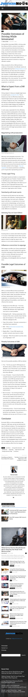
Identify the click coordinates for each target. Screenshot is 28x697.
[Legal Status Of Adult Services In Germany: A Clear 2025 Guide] (5, 608)
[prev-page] (2, 524)
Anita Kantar (4, 553)
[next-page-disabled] (5, 524)
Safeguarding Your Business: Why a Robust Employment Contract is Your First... (18, 623)
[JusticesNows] (14, 3)
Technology (12, 588)
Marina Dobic (5, 41)
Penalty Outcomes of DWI (7, 451)
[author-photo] (14, 472)
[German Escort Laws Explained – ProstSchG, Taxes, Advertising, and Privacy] (5, 577)
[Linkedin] (14, 497)
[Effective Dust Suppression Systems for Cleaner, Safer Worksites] (5, 615)
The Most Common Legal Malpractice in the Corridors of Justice (21, 459)
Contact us (4, 648)
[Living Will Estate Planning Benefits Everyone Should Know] (5, 570)
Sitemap (3, 650)
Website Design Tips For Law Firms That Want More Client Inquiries (17, 563)
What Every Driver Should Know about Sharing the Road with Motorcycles (13, 549)
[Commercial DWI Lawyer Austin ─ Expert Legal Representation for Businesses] (5, 511)
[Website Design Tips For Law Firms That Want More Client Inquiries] (5, 563)
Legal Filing (11, 449)
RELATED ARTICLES (8, 504)
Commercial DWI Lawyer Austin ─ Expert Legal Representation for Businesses (17, 512)
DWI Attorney (4, 449)
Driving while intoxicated (17, 447)
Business (3, 513)
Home (2, 11)
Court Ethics (8, 447)
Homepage (4, 645)
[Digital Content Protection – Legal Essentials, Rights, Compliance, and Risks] (5, 585)
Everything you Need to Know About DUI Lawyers (7, 458)
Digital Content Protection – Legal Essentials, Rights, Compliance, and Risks (17, 585)
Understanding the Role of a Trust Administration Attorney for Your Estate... (18, 593)
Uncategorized (4, 520)
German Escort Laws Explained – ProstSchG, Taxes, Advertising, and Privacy (18, 577)
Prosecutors (16, 451)
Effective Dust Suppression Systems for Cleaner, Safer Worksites (16, 615)
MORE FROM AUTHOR (8, 506)
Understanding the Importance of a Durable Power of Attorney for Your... (18, 601)
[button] (2, 8)
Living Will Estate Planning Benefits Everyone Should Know (18, 569)
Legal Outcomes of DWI (19, 449)
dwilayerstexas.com (20, 68)
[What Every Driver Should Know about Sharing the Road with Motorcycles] (14, 537)
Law (6, 11)
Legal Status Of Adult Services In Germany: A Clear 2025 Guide (18, 607)
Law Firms (12, 565)
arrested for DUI (15, 95)
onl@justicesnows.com (16, 638)
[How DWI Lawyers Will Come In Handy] (5, 518)
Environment (12, 618)
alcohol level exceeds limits (16, 326)
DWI (24, 447)
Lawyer (11, 595)
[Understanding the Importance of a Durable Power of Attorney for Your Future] (5, 601)
